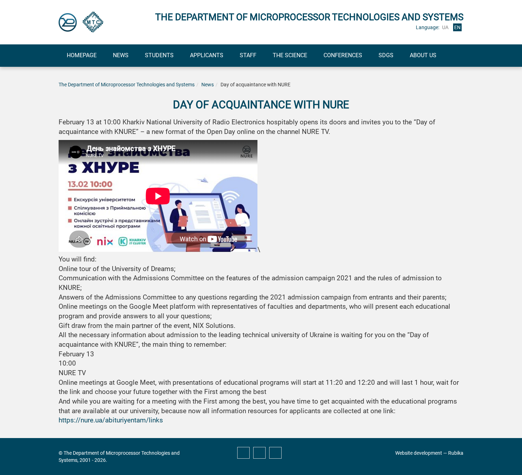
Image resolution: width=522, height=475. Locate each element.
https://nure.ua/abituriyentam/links (111, 420)
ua (445, 27)
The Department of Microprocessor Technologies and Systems (127, 84)
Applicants (206, 55)
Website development (418, 453)
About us (423, 55)
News (121, 55)
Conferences (342, 55)
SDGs (386, 55)
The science (290, 55)
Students (159, 55)
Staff (248, 55)
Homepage (82, 55)
